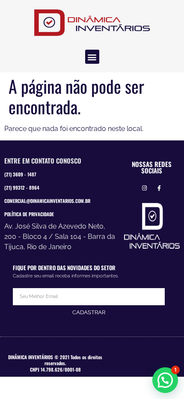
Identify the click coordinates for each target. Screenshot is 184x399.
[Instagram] (144, 188)
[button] (92, 57)
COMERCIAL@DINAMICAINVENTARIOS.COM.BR (47, 200)
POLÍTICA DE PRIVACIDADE (29, 214)
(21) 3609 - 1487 (20, 174)
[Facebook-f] (159, 188)
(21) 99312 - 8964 (21, 187)
